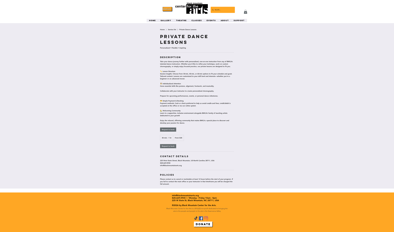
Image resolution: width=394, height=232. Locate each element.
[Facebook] (201, 218)
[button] (245, 12)
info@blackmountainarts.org (185, 195)
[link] (168, 130)
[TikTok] (196, 218)
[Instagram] (206, 218)
